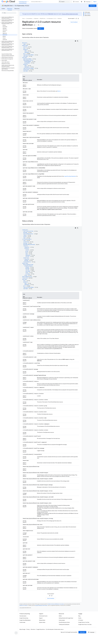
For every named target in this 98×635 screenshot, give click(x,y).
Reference (9, 8)
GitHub (60, 615)
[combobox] (65, 1)
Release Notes (42, 620)
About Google (22, 629)
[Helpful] (76, 19)
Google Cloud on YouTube (83, 622)
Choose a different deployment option (70, 14)
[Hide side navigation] (16, 632)
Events (79, 618)
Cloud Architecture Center (64, 622)
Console (77, 1)
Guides (3, 8)
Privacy (28, 629)
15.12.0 (40, 28)
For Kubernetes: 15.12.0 (22, 6)
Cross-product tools (36, 1)
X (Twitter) (80, 620)
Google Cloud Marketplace (25, 620)
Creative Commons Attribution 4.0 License (56, 604)
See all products (23, 615)
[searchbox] (9, 13)
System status (42, 622)
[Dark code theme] (75, 41)
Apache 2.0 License (23, 605)
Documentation (29, 18)
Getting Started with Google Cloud (66, 618)
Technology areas (23, 1)
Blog (79, 615)
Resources (17, 8)
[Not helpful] (78, 19)
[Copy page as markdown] (38, 25)
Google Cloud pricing (24, 618)
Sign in (94, 1)
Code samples (62, 620)
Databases (36, 18)
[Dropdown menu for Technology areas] (28, 1)
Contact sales (22, 622)
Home (23, 18)
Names (59, 91)
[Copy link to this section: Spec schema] (33, 34)
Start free (92, 5)
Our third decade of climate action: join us (54, 629)
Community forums (43, 615)
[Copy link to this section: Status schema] (34, 221)
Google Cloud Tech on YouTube (84, 624)
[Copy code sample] (78, 41)
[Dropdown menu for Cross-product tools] (42, 1)
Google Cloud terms (41, 629)
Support (41, 618)
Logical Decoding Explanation (70, 176)
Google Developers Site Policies (41, 605)
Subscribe (82, 632)
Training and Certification (64, 624)
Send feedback (74, 22)
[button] (8, 17)
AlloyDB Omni (8, 6)
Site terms (33, 629)
